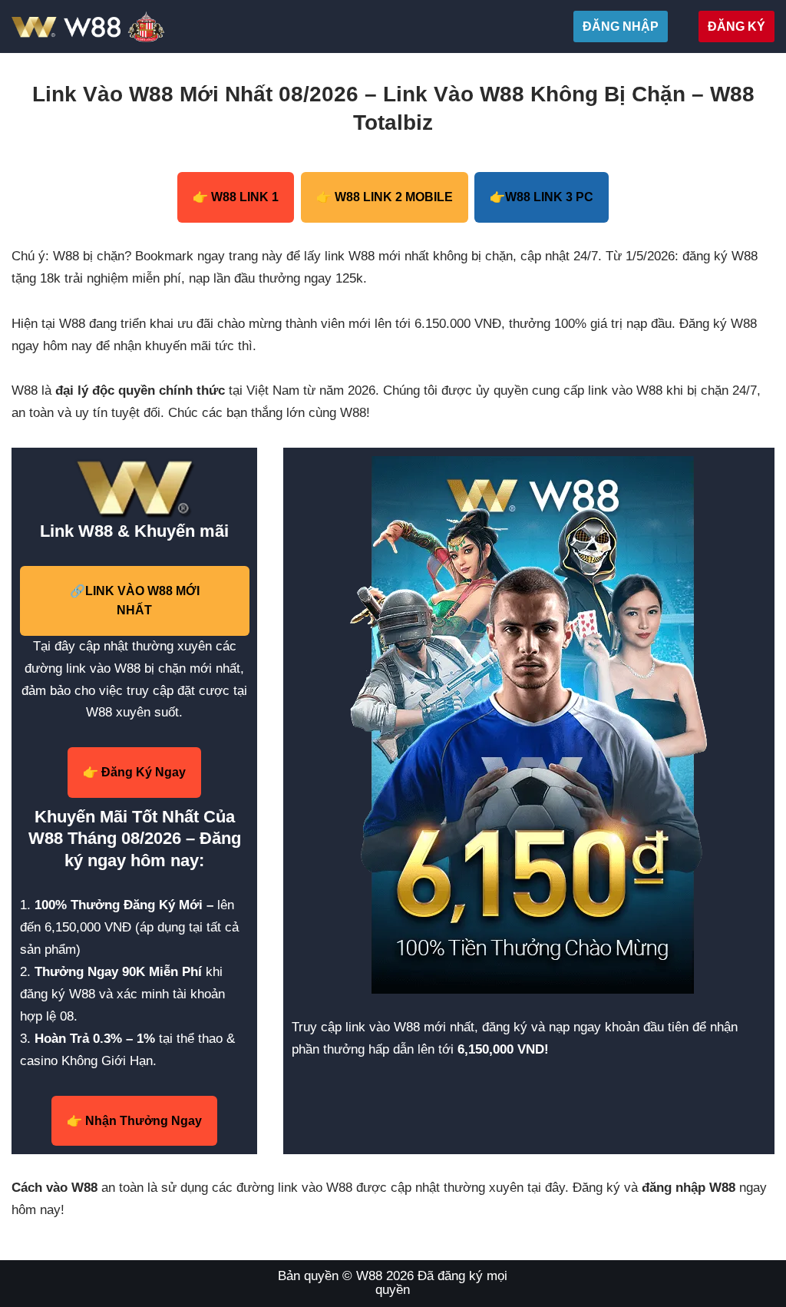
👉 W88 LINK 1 (236, 196)
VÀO (135, 600)
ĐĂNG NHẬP (621, 26)
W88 (369, 1276)
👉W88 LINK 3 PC (541, 196)
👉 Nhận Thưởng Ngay (134, 1120)
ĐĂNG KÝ (736, 26)
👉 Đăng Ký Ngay (134, 772)
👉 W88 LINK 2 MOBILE (384, 196)
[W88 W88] (125, 26)
